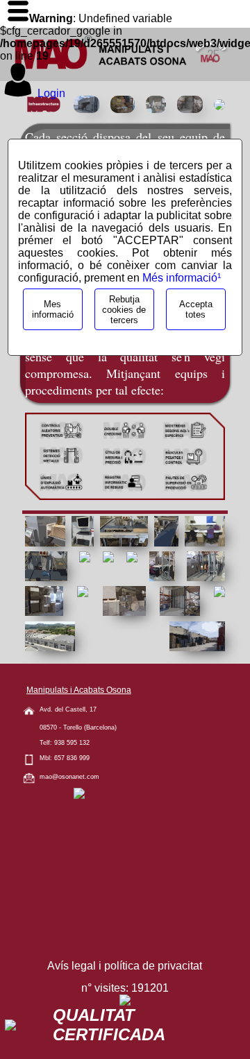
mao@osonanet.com (69, 776)
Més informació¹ (181, 278)
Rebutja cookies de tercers (124, 309)
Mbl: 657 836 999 (65, 758)
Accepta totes (195, 309)
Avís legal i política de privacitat (124, 966)
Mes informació (53, 309)
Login (51, 93)
